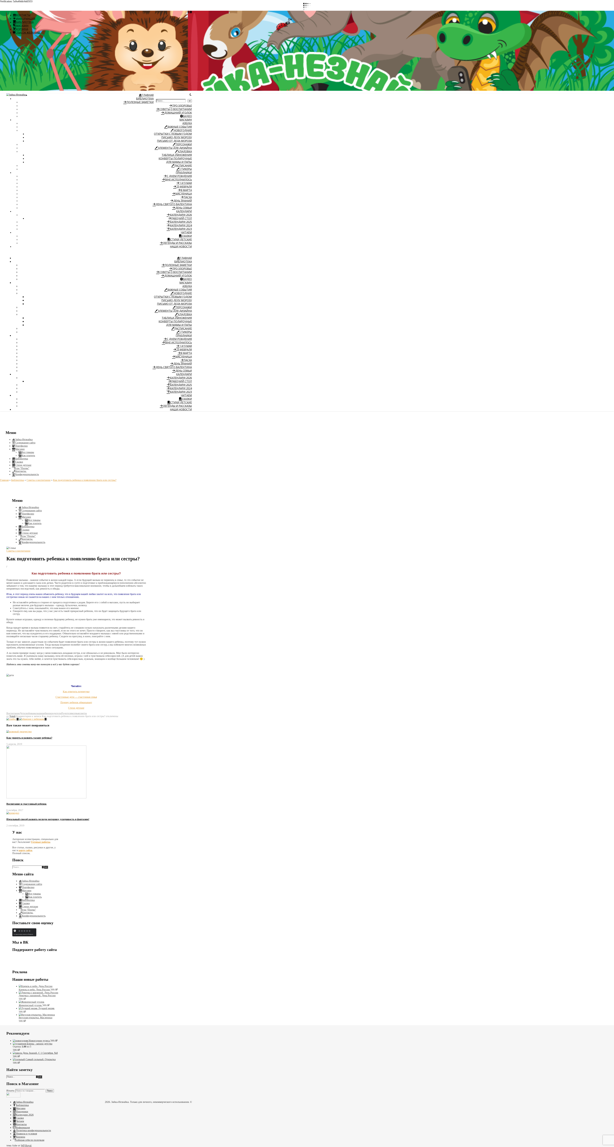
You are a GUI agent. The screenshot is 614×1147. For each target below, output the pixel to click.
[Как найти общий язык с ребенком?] (33, 719)
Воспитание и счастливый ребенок (26, 804)
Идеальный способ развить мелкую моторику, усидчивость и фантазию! (47, 819)
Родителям (67, 713)
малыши (37, 713)
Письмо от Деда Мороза (174, 141)
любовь (29, 713)
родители (56, 713)
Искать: (10, 1090)
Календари (184, 211)
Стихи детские (76, 708)
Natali (12, 716)
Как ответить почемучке (76, 691)
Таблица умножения (177, 155)
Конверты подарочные (175, 158)
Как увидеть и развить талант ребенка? (29, 737)
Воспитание (13, 713)
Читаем (186, 232)
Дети (22, 713)
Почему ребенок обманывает (76, 702)
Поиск (50, 1091)
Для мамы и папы (179, 162)
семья (76, 713)
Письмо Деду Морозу (176, 137)
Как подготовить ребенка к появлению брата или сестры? (84, 480)
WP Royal (26, 1145)
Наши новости (181, 246)
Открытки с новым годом (173, 134)
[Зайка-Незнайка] (16, 94)
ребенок (46, 713)
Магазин (185, 119)
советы (83, 713)
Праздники (184, 172)
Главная (4, 480)
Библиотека (145, 98)
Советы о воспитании (39, 480)
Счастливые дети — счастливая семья (76, 697)
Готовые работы (40, 842)
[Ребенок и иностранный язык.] (12, 719)
